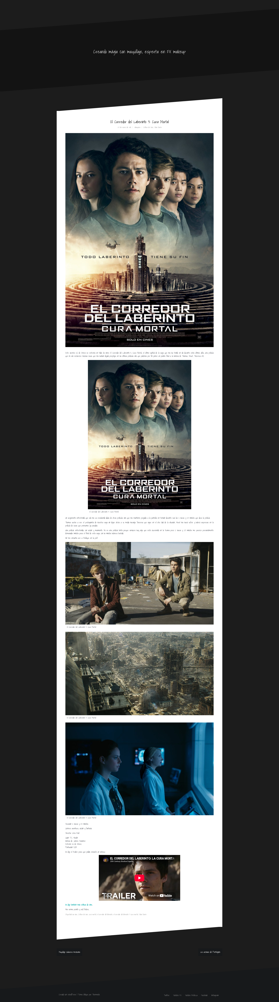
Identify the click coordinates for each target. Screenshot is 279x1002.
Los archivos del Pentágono (210, 952)
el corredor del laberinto (104, 914)
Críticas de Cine (148, 127)
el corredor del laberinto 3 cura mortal (125, 914)
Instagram (215, 995)
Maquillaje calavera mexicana (69, 952)
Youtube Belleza (191, 995)
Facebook (204, 995)
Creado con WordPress (67, 994)
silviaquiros (137, 127)
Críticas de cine (83, 914)
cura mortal (92, 914)
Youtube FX (177, 995)
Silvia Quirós (158, 127)
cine (76, 914)
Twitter (166, 995)
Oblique (86, 994)
